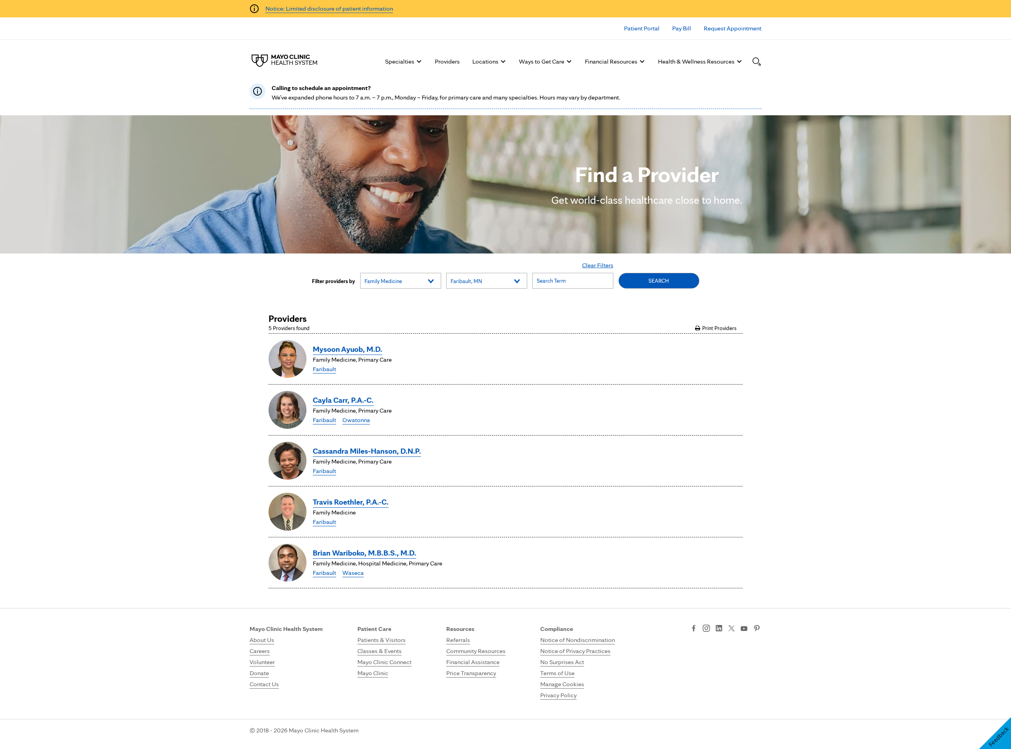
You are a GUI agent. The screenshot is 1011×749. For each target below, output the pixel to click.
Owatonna (356, 420)
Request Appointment (732, 28)
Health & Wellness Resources (696, 61)
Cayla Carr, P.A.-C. (343, 400)
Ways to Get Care (541, 61)
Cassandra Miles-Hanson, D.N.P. (367, 451)
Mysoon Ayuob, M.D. (347, 349)
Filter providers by (333, 281)
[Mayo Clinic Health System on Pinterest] (757, 629)
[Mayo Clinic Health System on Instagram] (706, 629)
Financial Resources (611, 61)
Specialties (399, 61)
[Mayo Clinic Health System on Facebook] (694, 628)
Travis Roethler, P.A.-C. (351, 502)
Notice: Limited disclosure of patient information (329, 8)
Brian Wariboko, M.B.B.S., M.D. (364, 553)
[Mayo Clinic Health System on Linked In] (719, 629)
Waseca (353, 572)
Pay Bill (681, 28)
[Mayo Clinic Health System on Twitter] (732, 628)
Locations (485, 61)
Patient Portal (642, 28)
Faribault (324, 369)
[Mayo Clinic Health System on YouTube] (744, 629)
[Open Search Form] (756, 61)
